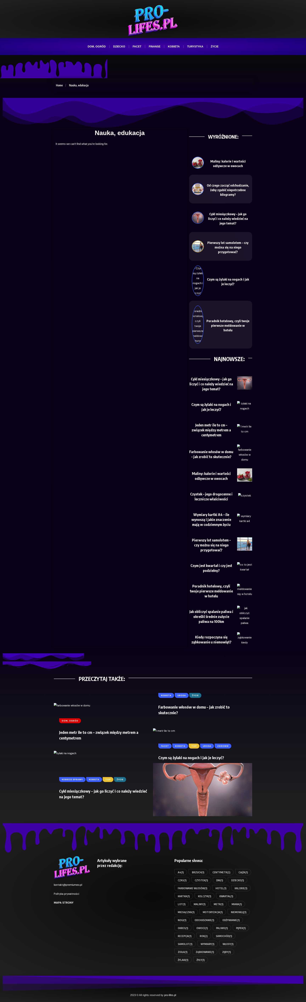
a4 (181, 872)
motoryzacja (213, 912)
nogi (182, 920)
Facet (137, 46)
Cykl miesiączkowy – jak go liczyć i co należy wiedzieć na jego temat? (228, 218)
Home (59, 85)
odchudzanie (204, 920)
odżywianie (231, 920)
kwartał (226, 896)
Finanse (154, 46)
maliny (199, 904)
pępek (241, 928)
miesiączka (186, 912)
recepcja (184, 936)
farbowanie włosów (192, 888)
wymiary (207, 944)
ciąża (243, 872)
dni (219, 880)
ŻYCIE (215, 46)
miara (237, 904)
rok (204, 936)
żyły (201, 959)
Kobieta (174, 46)
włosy (228, 944)
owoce (202, 928)
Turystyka (195, 46)
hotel (221, 888)
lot (181, 904)
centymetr (221, 872)
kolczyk (204, 896)
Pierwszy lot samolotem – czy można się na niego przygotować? (227, 247)
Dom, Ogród (97, 46)
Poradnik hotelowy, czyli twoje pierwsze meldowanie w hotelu (227, 325)
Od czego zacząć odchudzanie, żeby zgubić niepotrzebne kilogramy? (228, 189)
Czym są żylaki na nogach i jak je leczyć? (191, 757)
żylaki (183, 959)
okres (183, 928)
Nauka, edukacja (79, 85)
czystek (201, 880)
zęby (226, 952)
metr (218, 904)
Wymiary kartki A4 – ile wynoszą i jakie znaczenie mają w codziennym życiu (211, 519)
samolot (185, 944)
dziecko (237, 880)
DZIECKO (119, 46)
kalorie (241, 888)
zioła (182, 952)
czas (182, 880)
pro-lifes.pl (170, 995)
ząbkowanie (205, 952)
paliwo (222, 928)
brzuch (198, 872)
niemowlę (238, 912)
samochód (224, 936)
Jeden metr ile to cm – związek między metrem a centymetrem (211, 430)
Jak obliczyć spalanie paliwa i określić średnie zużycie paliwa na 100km (211, 616)
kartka (184, 896)
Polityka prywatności (66, 894)
